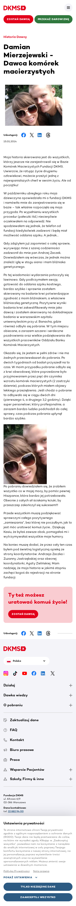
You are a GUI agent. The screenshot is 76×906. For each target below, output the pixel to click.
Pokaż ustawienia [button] (18, 877)
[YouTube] (24, 673)
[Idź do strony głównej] (15, 7)
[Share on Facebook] (23, 135)
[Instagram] (6, 673)
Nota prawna (41, 871)
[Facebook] (34, 673)
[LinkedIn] (43, 673)
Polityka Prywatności (17, 871)
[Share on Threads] (48, 135)
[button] (68, 7)
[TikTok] (15, 673)
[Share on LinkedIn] (40, 135)
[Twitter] (52, 673)
